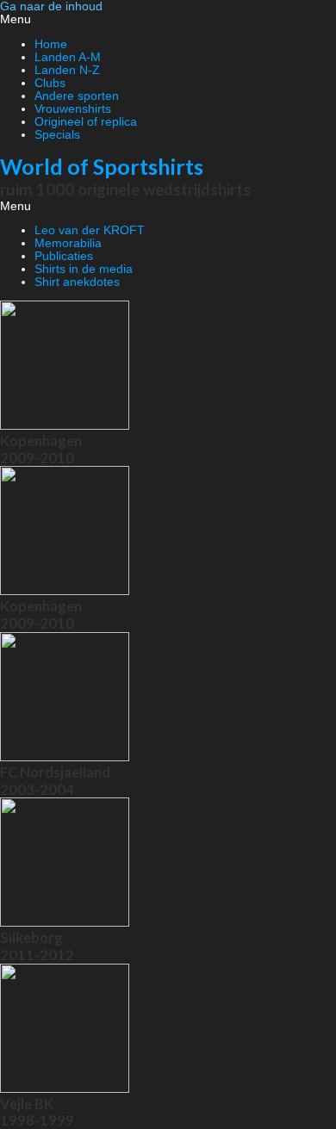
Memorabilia (68, 243)
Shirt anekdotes (77, 282)
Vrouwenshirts (72, 108)
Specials (57, 134)
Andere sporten (76, 96)
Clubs (49, 83)
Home (50, 44)
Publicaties (63, 256)
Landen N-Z (67, 70)
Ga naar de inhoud (51, 6)
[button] (168, 19)
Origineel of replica (85, 121)
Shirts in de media (83, 269)
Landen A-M (67, 57)
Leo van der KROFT (89, 230)
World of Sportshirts (101, 166)
